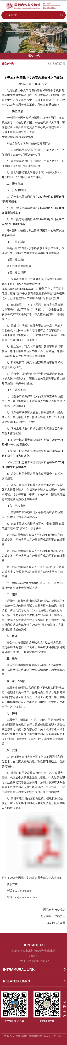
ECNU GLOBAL (15, 1021)
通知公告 (59, 63)
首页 (50, 63)
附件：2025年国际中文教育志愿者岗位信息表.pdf (31, 877)
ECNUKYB (47, 1021)
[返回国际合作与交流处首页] (33, 6)
